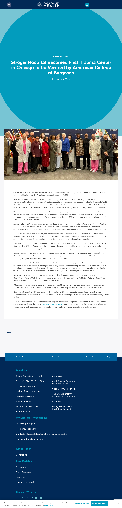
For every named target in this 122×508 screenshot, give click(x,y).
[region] (61, 504)
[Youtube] (36, 498)
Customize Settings (81, 503)
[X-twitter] (22, 498)
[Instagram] (27, 498)
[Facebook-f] (18, 498)
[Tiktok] (32, 498)
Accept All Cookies (99, 503)
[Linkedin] (41, 498)
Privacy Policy (49, 505)
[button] (9, 4)
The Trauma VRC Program (52, 304)
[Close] (118, 503)
